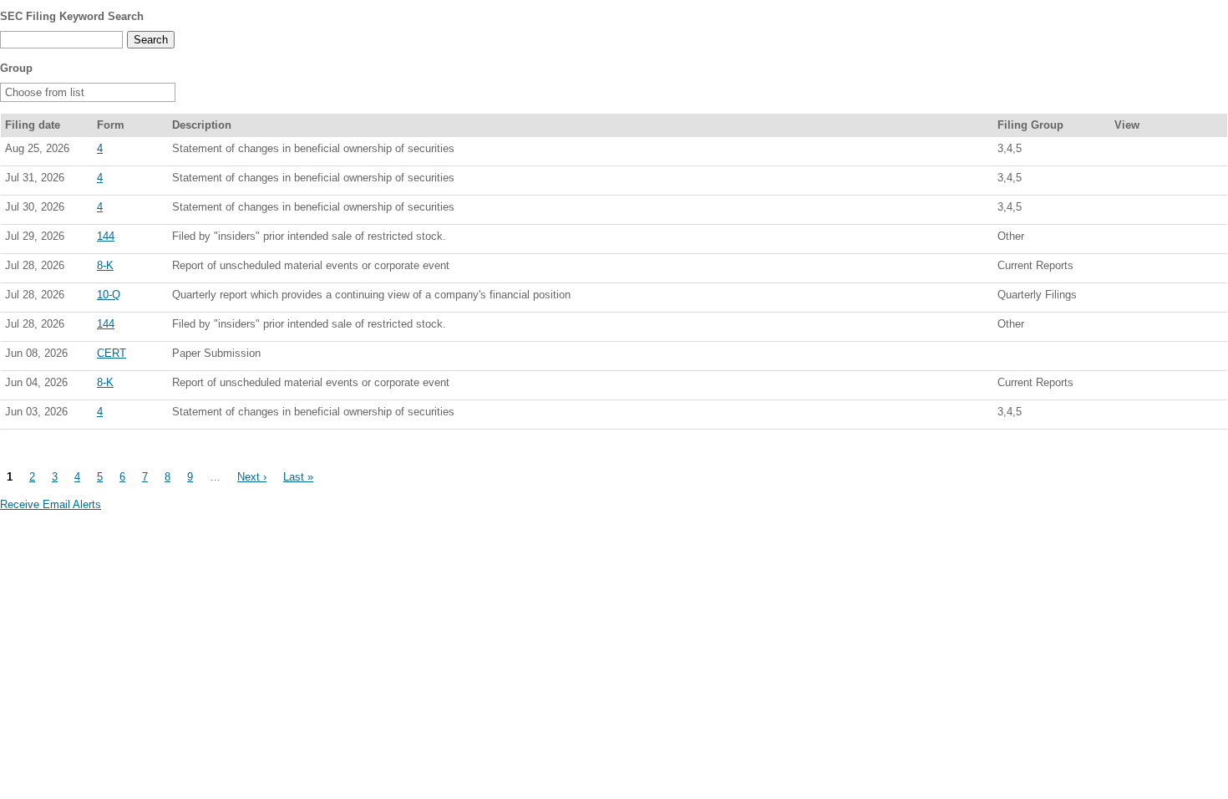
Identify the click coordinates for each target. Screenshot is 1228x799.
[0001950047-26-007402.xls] (1160, 240)
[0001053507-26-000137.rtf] (1142, 181)
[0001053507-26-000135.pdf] (1123, 210)
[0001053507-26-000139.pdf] (1123, 152)
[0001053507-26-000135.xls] (1160, 210)
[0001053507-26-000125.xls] (1160, 415)
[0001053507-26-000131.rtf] (1142, 269)
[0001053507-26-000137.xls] (1160, 181)
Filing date (32, 125)
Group (16, 68)
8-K (105, 265)
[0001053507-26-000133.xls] (1160, 298)
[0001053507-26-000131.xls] (1160, 269)
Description (201, 125)
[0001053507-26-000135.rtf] (1142, 210)
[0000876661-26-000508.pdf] (1123, 357)
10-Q (108, 294)
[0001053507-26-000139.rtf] (1142, 152)
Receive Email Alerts (50, 504)
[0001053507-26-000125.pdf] (1123, 415)
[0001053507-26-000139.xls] (1160, 152)
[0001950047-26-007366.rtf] (1142, 327)
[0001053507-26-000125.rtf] (1142, 415)
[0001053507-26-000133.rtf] (1142, 298)
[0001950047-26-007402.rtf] (1142, 240)
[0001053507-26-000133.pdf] (1123, 298)
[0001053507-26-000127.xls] (1160, 386)
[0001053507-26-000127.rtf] (1142, 386)
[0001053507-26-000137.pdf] (1123, 181)
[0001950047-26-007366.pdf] (1123, 327)
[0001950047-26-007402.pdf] (1123, 240)
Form (110, 125)
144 (105, 236)
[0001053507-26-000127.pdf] (1123, 386)
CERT (111, 353)
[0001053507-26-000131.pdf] (1123, 269)
